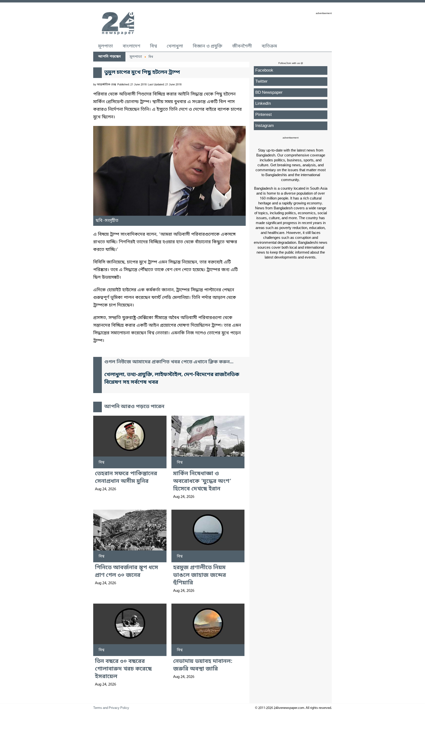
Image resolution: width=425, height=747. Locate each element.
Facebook (264, 70)
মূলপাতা (105, 46)
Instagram (264, 126)
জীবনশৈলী (242, 46)
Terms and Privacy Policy (111, 708)
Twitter (261, 81)
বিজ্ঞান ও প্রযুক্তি (207, 46)
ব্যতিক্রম (269, 46)
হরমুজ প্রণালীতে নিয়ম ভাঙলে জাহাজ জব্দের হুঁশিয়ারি (199, 575)
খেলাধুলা (175, 46)
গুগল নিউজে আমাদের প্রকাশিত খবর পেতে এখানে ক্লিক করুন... (168, 362)
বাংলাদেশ (131, 46)
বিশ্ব (153, 46)
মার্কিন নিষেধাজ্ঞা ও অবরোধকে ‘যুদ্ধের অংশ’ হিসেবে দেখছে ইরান (202, 481)
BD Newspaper (269, 92)
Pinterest (263, 115)
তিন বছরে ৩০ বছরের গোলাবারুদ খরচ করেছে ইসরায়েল (123, 669)
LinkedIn (263, 104)
